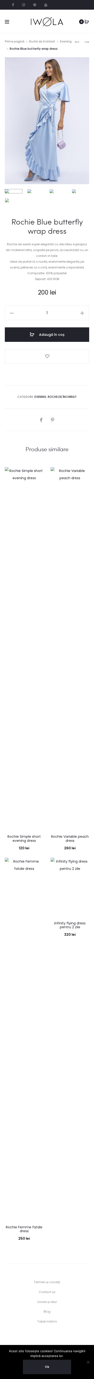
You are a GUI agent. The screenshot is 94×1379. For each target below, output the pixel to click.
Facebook (13, 5)
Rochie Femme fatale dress (24, 1229)
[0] (86, 21)
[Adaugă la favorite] (47, 356)
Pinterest (34, 5)
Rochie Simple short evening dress (24, 838)
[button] (12, 313)
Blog (47, 1311)
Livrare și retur (47, 1302)
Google (45, 5)
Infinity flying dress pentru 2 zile (70, 925)
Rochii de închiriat (42, 41)
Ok (47, 1367)
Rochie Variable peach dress (70, 838)
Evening (66, 41)
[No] (88, 1362)
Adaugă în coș (51, 334)
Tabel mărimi (47, 1321)
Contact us (47, 1292)
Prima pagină (14, 41)
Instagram (23, 5)
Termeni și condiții (47, 1282)
